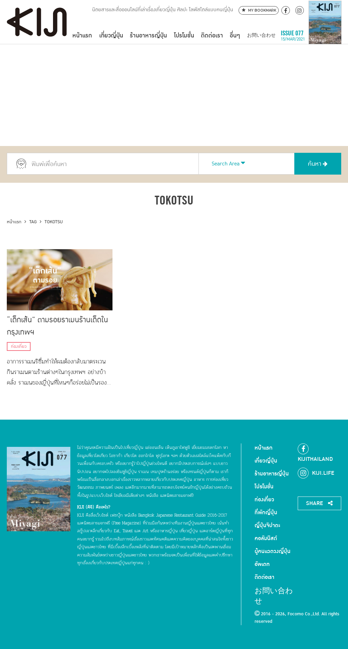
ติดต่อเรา (212, 35)
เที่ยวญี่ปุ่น (111, 35)
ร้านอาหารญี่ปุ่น (148, 35)
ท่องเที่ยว (19, 346)
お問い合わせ (261, 35)
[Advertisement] (174, 95)
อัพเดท (262, 564)
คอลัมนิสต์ (266, 538)
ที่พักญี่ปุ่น (266, 512)
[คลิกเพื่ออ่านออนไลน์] (325, 35)
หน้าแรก (82, 35)
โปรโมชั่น (184, 35)
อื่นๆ (235, 35)
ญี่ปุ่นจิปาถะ (267, 525)
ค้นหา (315, 163)
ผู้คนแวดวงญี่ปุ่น (273, 551)
